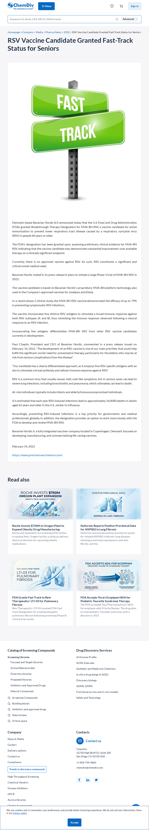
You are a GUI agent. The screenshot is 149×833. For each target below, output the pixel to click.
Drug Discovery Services (94, 650)
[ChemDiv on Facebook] (79, 780)
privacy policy (20, 813)
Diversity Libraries (21, 673)
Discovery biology (86, 680)
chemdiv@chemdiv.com (89, 767)
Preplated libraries (21, 679)
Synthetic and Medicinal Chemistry (96, 668)
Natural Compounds (22, 691)
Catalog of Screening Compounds (31, 650)
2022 (67, 32)
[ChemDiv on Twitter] (96, 780)
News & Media (16, 738)
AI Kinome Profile (86, 657)
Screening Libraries (18, 657)
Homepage (14, 32)
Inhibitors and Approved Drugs (28, 685)
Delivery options (17, 750)
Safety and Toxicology (88, 697)
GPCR (11, 794)
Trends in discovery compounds (27, 769)
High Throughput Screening (23, 776)
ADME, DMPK (84, 686)
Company (27, 32)
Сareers (12, 744)
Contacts (82, 732)
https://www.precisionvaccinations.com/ (37, 455)
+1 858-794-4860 (86, 762)
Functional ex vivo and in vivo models (97, 691)
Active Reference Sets (23, 667)
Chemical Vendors (18, 782)
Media (39, 32)
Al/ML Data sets (85, 662)
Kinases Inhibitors (18, 788)
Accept (74, 822)
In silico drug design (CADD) (92, 674)
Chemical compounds (20, 805)
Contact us (14, 756)
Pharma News (53, 32)
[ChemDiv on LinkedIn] (88, 780)
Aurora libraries (17, 799)
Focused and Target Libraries (27, 662)
